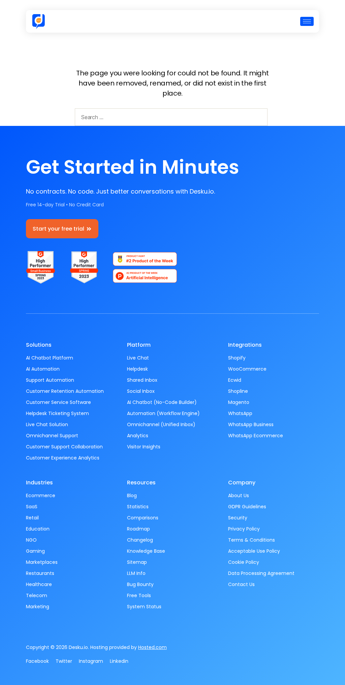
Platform (139, 345)
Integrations (245, 345)
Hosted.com (152, 647)
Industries (39, 482)
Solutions (39, 345)
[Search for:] (170, 118)
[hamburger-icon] (307, 21)
